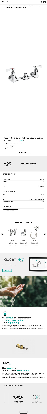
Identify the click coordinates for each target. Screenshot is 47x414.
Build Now (7, 270)
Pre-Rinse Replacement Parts (18, 7)
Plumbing (6, 6)
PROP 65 (23, 412)
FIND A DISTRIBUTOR (24, 152)
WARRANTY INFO (11, 210)
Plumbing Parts (26, 6)
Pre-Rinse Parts (35, 6)
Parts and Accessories (15, 6)
